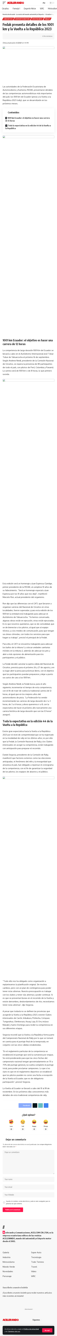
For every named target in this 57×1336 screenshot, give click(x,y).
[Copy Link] (17, 36)
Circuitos (8, 19)
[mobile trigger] (5, 3)
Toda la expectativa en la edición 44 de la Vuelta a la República (28, 126)
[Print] (21, 36)
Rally (47, 19)
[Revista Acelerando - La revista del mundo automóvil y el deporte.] (15, 3)
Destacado (37, 19)
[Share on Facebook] (8, 36)
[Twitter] (47, 1320)
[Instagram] (53, 1320)
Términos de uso (14, 1331)
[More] (25, 36)
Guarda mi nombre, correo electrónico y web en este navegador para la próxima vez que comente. (28, 1202)
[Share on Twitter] (13, 36)
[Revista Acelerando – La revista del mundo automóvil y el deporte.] (11, 1320)
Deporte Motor (22, 19)
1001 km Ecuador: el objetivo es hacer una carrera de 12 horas (27, 119)
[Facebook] (44, 1320)
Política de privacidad (31, 1329)
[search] (39, 3)
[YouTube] (50, 1320)
